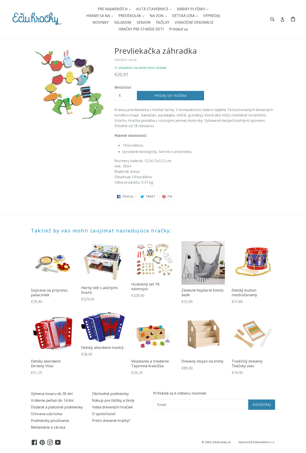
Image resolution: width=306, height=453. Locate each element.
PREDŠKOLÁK (130, 15)
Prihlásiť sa (178, 29)
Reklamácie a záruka (48, 427)
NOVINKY (101, 22)
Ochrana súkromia (46, 413)
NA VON (157, 15)
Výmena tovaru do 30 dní (52, 393)
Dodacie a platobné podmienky (57, 407)
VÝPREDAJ (211, 15)
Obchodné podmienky (110, 393)
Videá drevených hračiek (112, 407)
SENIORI (144, 22)
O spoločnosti (103, 413)
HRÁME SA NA (98, 15)
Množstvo (122, 87)
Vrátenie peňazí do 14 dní (52, 400)
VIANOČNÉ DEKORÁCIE (194, 22)
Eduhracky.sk (222, 442)
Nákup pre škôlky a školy (113, 400)
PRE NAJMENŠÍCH (113, 8)
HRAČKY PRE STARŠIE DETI (141, 29)
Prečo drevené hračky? (111, 420)
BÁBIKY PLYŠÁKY (191, 8)
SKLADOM (122, 22)
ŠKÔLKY (162, 22)
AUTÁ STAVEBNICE (152, 8)
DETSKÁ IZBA (184, 15)
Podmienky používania (50, 420)
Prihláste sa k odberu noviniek (179, 393)
